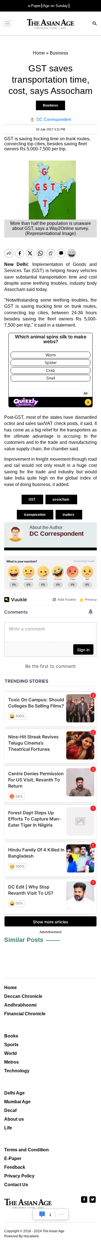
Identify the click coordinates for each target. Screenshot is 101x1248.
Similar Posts (23, 939)
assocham (61, 499)
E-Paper (12, 1158)
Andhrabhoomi (20, 1005)
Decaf (10, 1110)
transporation (35, 515)
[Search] (95, 24)
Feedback (14, 1167)
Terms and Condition (26, 1149)
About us (14, 1119)
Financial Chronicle (24, 1013)
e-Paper (34, 6)
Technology (16, 1070)
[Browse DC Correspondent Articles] (15, 533)
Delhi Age (14, 1093)
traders (69, 515)
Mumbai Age (17, 1101)
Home (10, 987)
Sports (11, 1044)
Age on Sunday (55, 6)
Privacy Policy (19, 1176)
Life (8, 1127)
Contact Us (16, 1184)
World (10, 1053)
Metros (11, 1062)
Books (11, 1036)
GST (32, 499)
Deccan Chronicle (23, 996)
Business (50, 105)
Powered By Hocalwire (21, 1236)
